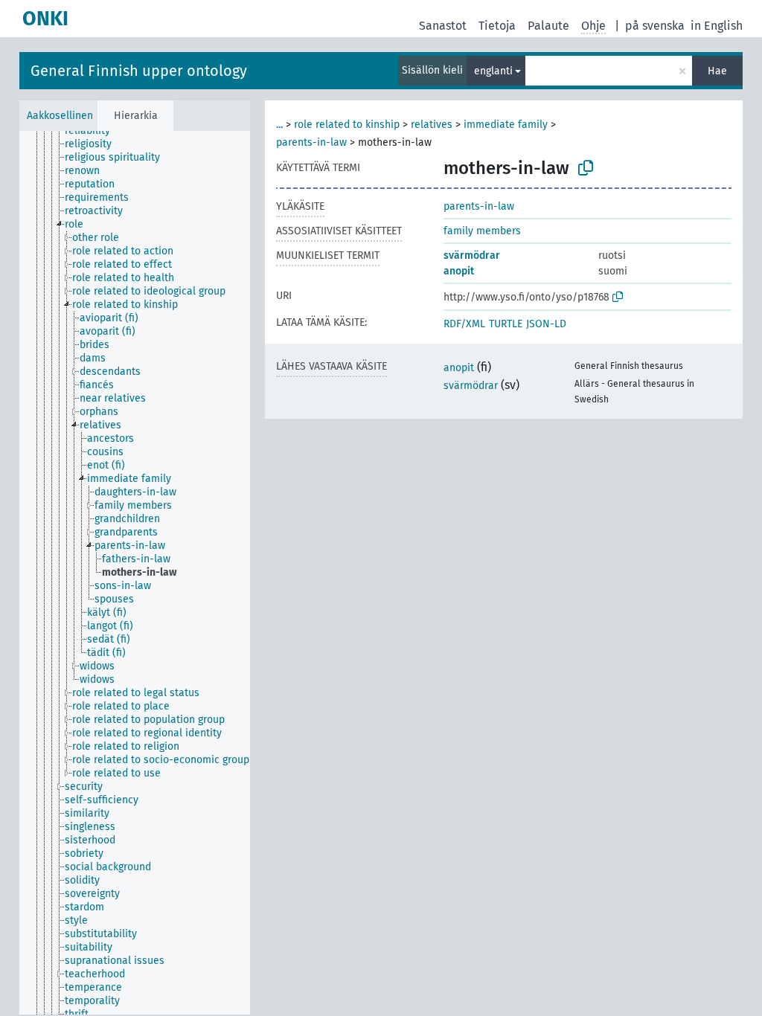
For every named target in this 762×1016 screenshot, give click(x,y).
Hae (717, 71)
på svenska (655, 26)
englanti (493, 71)
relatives (431, 124)
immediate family (506, 124)
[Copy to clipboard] (585, 168)
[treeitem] (94, 131)
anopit (459, 271)
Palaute (548, 26)
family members (482, 231)
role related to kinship (347, 124)
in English (717, 26)
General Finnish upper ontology (139, 71)
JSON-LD (546, 324)
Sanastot (443, 26)
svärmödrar (472, 255)
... (279, 124)
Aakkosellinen (60, 115)
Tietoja (497, 26)
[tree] (134, 573)
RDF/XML (464, 324)
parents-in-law (311, 142)
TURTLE (505, 324)
